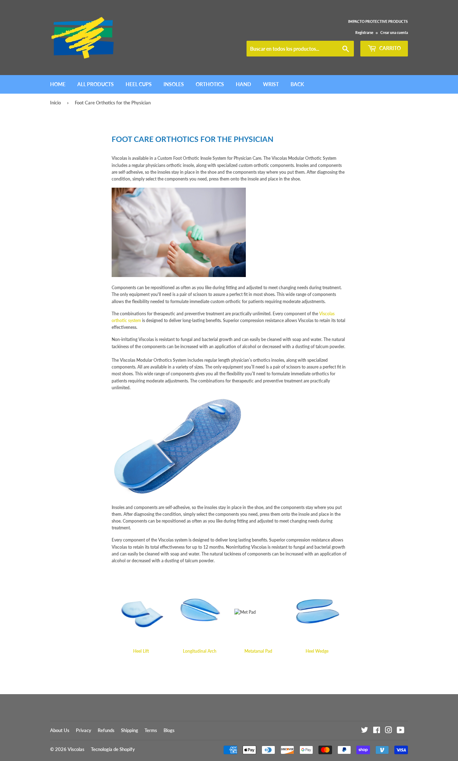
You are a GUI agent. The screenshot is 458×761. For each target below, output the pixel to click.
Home (57, 84)
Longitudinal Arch (199, 651)
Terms (151, 730)
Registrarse (364, 32)
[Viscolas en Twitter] (364, 731)
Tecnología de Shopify (113, 749)
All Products (95, 84)
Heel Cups (139, 84)
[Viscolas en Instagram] (388, 731)
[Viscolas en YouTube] (400, 731)
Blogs (169, 730)
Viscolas (76, 749)
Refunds (106, 730)
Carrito (389, 48)
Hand (243, 84)
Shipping (129, 730)
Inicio (55, 102)
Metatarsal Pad (258, 651)
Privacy (83, 730)
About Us (59, 730)
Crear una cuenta (394, 32)
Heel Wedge (317, 651)
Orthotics (210, 84)
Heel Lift (141, 651)
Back (297, 84)
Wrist (271, 84)
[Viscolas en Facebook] (376, 731)
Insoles (174, 84)
